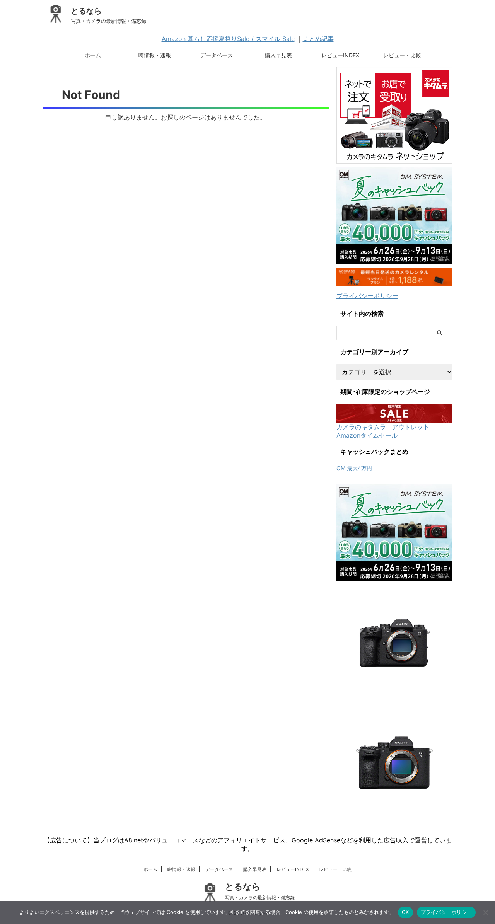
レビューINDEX (340, 55)
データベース (216, 55)
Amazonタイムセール (367, 435)
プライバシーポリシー (367, 296)
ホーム (93, 55)
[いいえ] (485, 912)
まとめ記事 (318, 39)
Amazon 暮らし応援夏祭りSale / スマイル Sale (228, 39)
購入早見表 (278, 55)
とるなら (86, 10)
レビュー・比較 (402, 55)
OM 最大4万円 (354, 468)
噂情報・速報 (154, 55)
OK (405, 912)
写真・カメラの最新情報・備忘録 (260, 897)
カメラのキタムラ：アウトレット (382, 427)
